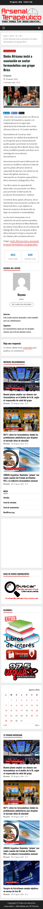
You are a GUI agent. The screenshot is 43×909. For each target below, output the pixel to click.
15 (11, 710)
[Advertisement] (21, 543)
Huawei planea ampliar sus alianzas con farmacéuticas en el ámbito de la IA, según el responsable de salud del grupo (21, 397)
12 (32, 705)
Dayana (8, 76)
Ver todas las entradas (21, 304)
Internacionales (9, 51)
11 (27, 705)
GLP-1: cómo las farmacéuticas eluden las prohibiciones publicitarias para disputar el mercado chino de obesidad (20, 437)
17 (22, 710)
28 (6, 721)
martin (7, 403)
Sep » (37, 725)
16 (16, 710)
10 (22, 705)
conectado (27, 347)
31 (22, 721)
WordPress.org (8, 512)
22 (11, 715)
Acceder (6, 497)
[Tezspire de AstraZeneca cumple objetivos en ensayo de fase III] (21, 873)
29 (11, 721)
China (8, 388)
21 (6, 715)
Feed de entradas (9, 502)
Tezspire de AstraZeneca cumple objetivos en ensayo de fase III (20, 890)
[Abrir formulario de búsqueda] (39, 28)
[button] (3, 27)
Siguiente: (18, 328)
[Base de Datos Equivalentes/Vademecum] (21, 590)
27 (37, 715)
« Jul (5, 725)
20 (37, 710)
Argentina (9, 469)
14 (6, 710)
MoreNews (20, 906)
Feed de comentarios (11, 507)
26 (32, 715)
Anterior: (20, 317)
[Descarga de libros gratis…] (21, 637)
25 (27, 715)
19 (32, 710)
